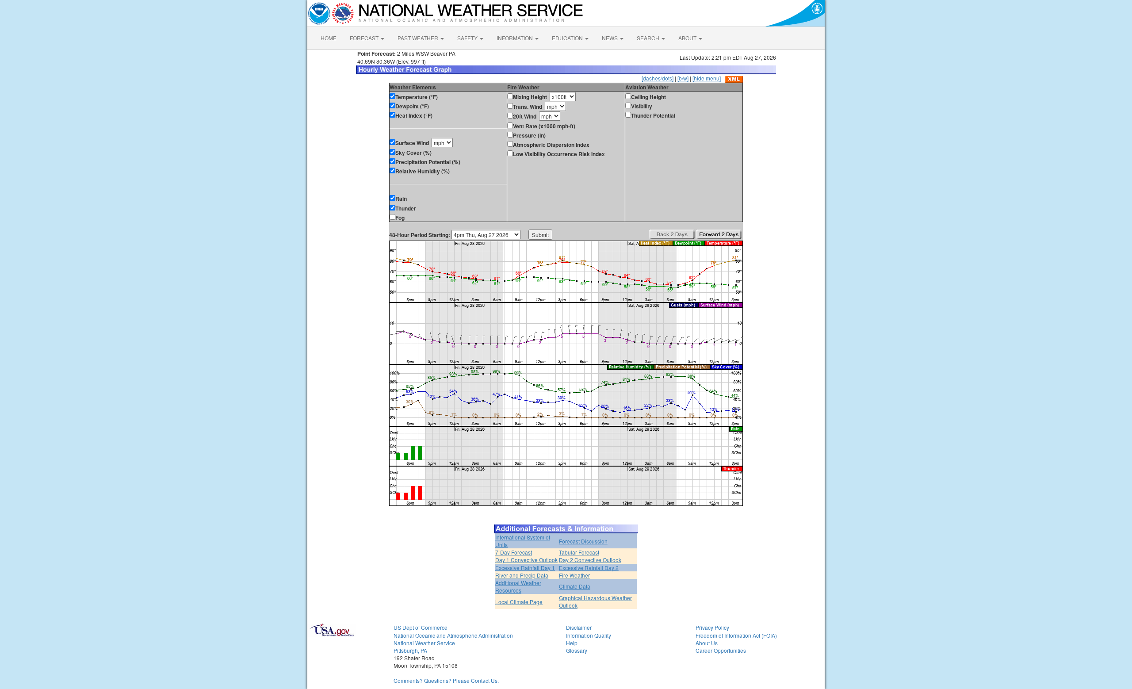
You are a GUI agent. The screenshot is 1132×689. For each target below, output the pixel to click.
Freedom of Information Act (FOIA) (736, 635)
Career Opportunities (721, 650)
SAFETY (468, 38)
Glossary (576, 650)
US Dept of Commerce (420, 627)
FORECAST (365, 38)
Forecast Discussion (583, 541)
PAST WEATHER (419, 38)
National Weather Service (424, 643)
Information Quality (588, 635)
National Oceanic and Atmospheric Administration (453, 635)
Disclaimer (579, 627)
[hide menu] (706, 78)
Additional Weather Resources (518, 586)
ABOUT (688, 38)
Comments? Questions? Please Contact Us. (446, 680)
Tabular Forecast (579, 552)
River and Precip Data (521, 575)
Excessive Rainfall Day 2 (589, 567)
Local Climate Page (519, 601)
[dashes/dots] (657, 78)
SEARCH (649, 38)
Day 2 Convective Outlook (590, 559)
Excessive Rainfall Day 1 (525, 567)
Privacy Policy (712, 627)
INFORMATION (515, 38)
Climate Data (574, 586)
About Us (707, 643)
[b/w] (682, 78)
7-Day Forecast (513, 552)
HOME (329, 38)
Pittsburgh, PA (410, 650)
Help (571, 643)
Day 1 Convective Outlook (526, 559)
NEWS (610, 38)
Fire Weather (574, 575)
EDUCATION (568, 38)
